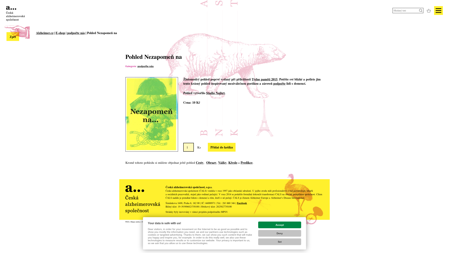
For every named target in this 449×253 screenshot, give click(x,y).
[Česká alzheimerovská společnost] (15, 13)
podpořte (279, 83)
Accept (280, 224)
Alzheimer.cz (44, 33)
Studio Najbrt (215, 93)
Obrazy (211, 162)
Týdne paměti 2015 (264, 79)
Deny (280, 233)
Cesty (199, 162)
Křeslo (232, 162)
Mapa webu (135, 222)
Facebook (242, 203)
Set (280, 241)
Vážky (222, 162)
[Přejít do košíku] (429, 10)
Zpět (13, 36)
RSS (127, 222)
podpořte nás (76, 33)
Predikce (247, 162)
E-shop (60, 33)
